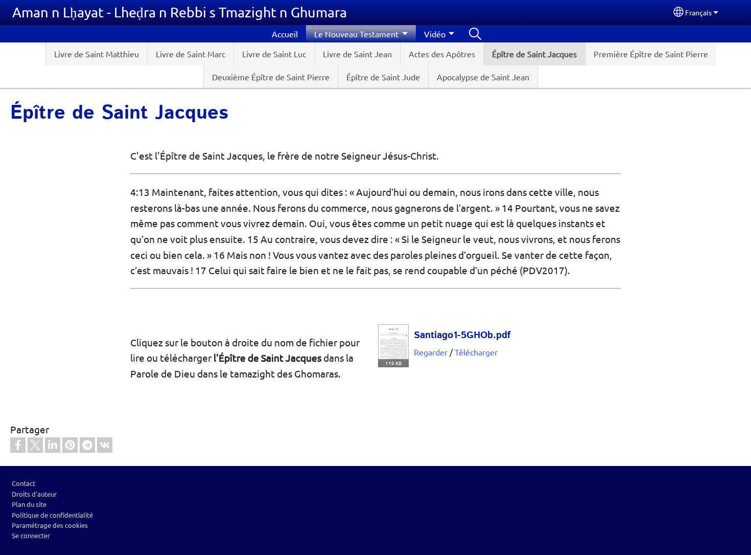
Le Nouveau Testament (356, 34)
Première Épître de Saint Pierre (651, 54)
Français (698, 12)
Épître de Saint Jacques (534, 54)
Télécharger (476, 352)
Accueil (285, 34)
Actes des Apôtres (442, 54)
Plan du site (29, 504)
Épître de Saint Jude (383, 77)
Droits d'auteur (34, 494)
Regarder (431, 352)
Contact (23, 483)
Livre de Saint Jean (357, 54)
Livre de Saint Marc (190, 54)
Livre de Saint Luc (274, 54)
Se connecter (31, 535)
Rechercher (475, 33)
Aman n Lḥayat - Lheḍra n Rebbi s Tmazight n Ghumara (179, 12)
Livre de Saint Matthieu (96, 54)
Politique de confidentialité (52, 514)
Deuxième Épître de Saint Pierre (271, 77)
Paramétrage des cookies (50, 525)
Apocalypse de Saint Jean (483, 77)
